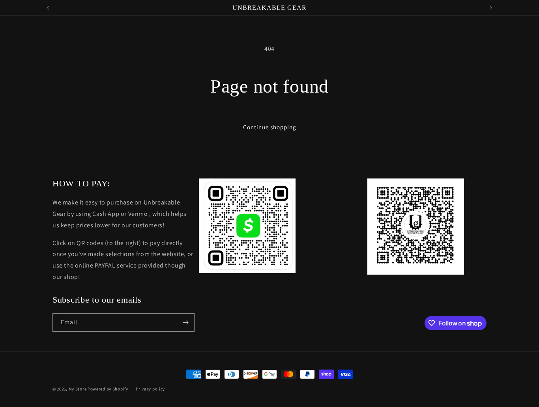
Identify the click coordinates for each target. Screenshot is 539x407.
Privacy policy (150, 389)
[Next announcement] (491, 7)
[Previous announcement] (48, 7)
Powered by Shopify (108, 389)
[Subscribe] (185, 322)
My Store (78, 389)
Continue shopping (269, 127)
